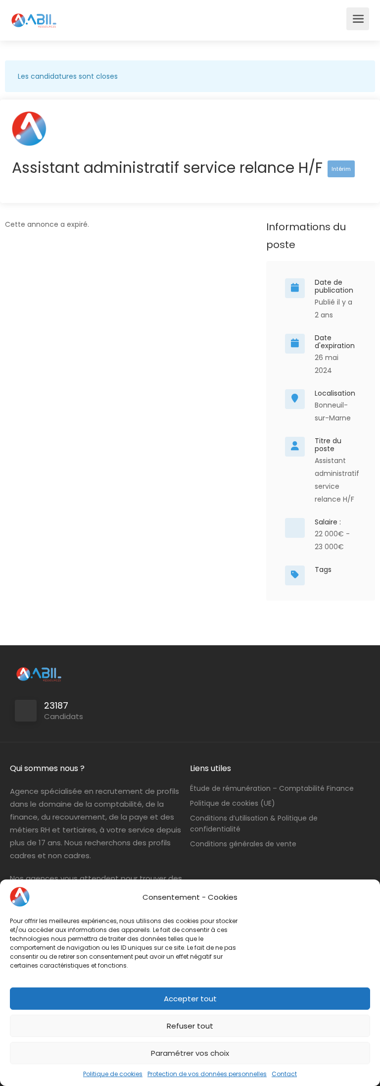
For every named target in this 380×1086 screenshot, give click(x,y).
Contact (284, 1074)
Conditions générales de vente (243, 844)
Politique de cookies (112, 1074)
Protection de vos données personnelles (207, 1074)
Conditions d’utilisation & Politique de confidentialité (254, 823)
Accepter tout (190, 998)
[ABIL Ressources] (34, 15)
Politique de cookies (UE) (232, 803)
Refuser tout (190, 1026)
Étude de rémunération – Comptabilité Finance (272, 788)
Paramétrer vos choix (190, 1053)
